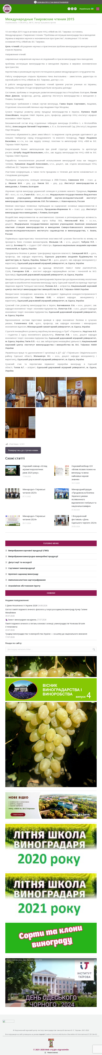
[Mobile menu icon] (97, 8)
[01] (20, 423)
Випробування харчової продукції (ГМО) (28, 550)
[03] (20, 392)
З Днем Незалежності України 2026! (21, 605)
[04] (82, 392)
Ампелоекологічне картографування (27, 580)
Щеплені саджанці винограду (23, 574)
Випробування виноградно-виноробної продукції (33, 556)
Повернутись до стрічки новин (23, 450)
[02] (51, 392)
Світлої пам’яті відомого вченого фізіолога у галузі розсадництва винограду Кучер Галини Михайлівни (46, 611)
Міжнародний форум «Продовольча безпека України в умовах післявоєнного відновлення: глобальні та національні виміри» (84, 497)
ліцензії (42, 1034)
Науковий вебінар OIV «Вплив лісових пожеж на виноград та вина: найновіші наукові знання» (83, 473)
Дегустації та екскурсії (20, 562)
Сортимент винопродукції (21, 568)
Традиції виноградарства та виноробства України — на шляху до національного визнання (46, 634)
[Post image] (12, 470)
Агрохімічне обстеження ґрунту (24, 585)
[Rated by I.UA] (8, 1022)
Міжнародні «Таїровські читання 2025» (34, 491)
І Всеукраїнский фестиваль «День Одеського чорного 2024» (84, 519)
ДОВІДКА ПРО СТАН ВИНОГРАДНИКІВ (52, 2)
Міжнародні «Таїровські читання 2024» (34, 518)
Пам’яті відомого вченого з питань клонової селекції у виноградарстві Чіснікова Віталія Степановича (45, 625)
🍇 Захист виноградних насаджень (21, 619)
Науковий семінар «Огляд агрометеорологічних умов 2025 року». (35, 469)
